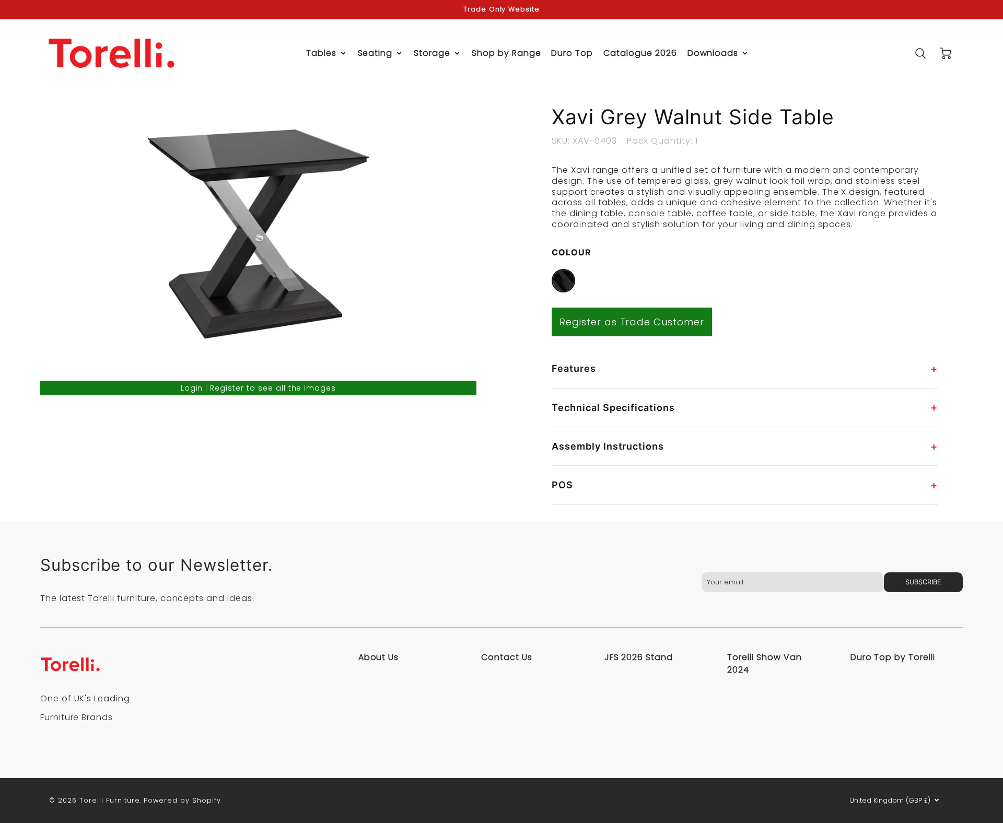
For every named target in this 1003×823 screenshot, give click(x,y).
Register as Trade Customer (631, 321)
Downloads (713, 53)
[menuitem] (327, 54)
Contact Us (506, 657)
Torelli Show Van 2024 (764, 663)
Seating (375, 53)
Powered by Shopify (182, 800)
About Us (378, 657)
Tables (321, 53)
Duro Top (572, 53)
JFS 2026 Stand (638, 657)
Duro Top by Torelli (892, 657)
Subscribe (923, 582)
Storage (432, 53)
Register (227, 388)
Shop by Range (506, 53)
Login (192, 388)
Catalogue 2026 (640, 53)
